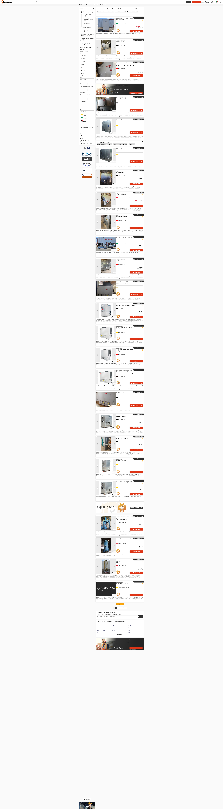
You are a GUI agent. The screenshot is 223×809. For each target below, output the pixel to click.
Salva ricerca (120, 604)
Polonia (85, 115)
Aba (97, 625)
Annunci (83, 133)
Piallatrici (86, 28)
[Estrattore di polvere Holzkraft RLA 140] (106, 466)
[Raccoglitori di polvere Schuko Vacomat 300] (106, 104)
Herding (83, 70)
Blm (129, 627)
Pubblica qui (87, 799)
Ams (113, 625)
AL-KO (83, 56)
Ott (82, 72)
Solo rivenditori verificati (86, 143)
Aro (113, 632)
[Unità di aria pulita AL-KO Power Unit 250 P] (106, 399)
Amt (113, 627)
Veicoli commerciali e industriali (87, 39)
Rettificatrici (86, 31)
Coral (82, 66)
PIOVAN (83, 73)
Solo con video (84, 141)
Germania (85, 114)
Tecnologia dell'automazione (86, 41)
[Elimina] (113, 11)
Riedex (83, 58)
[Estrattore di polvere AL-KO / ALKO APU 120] (106, 444)
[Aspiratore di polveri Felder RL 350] (106, 266)
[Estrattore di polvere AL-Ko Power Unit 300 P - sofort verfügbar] (106, 333)
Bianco (129, 623)
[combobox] (87, 111)
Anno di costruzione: (84, 88)
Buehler (130, 630)
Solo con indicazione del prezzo (87, 86)
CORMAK (83, 53)
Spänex (83, 64)
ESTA (82, 67)
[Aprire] (120, 37)
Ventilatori (87, 22)
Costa (129, 632)
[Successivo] (114, 25)
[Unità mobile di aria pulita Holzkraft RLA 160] (106, 421)
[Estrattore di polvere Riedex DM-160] (106, 126)
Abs (97, 627)
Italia (83, 107)
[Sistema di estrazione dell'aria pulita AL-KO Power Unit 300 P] (106, 288)
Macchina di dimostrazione (87, 127)
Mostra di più (120, 634)
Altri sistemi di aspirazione (87, 24)
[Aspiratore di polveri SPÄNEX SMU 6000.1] (106, 200)
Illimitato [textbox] (83, 111)
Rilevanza (138, 8)
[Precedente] (97, 25)
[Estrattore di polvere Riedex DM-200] (106, 155)
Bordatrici (85, 30)
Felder (83, 69)
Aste (82, 135)
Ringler (83, 75)
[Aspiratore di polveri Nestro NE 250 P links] (106, 222)
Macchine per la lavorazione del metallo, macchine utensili (87, 35)
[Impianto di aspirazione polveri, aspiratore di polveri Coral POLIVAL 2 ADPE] (106, 244)
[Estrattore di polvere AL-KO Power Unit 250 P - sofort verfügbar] (106, 355)
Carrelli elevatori (85, 43)
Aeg (97, 632)
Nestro (83, 62)
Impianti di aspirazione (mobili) (88, 17)
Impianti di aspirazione (88, 12)
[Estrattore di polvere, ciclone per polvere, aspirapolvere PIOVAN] (106, 566)
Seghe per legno (87, 27)
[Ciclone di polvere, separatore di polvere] (106, 545)
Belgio (84, 120)
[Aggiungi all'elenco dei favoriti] (142, 20)
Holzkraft (83, 59)
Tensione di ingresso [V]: (84, 97)
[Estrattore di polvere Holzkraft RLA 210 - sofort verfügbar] (106, 310)
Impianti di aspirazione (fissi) (88, 20)
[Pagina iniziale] (79, 4)
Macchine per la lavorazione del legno (87, 10)
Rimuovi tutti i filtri (102, 14)
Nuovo (83, 125)
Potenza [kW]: (82, 92)
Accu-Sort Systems (101, 630)
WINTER (83, 55)
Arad (113, 630)
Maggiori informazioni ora (136, 507)
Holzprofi (83, 61)
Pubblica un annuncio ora (136, 93)
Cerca (189, 1)
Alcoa (113, 623)
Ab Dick (98, 623)
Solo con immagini (85, 140)
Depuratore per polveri (88, 15)
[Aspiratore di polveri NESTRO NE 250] (106, 47)
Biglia (129, 625)
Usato (83, 128)
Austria (85, 118)
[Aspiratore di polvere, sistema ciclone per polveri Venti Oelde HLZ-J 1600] (106, 523)
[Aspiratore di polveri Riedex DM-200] (106, 177)
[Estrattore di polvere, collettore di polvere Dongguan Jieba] (106, 25)
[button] (221, 2)
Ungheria (85, 117)
